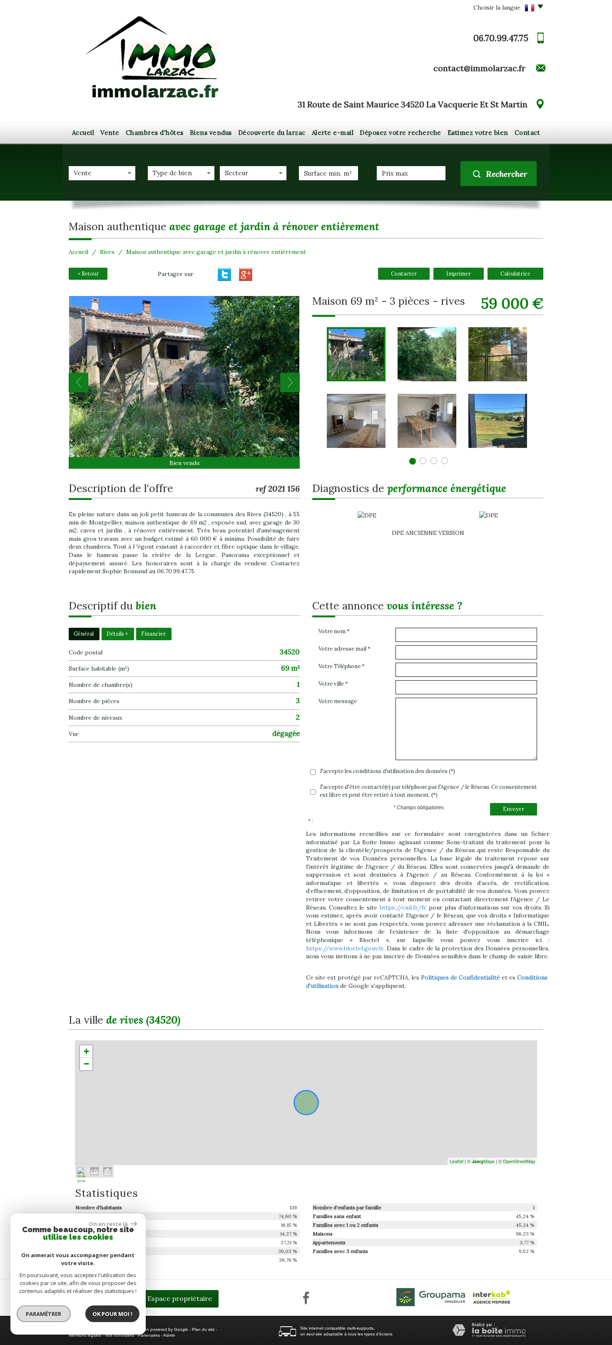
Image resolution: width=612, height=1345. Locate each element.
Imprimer (458, 273)
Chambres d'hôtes (155, 133)
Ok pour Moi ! (112, 1314)
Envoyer (513, 809)
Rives (107, 252)
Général (84, 633)
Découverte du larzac (272, 133)
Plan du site (203, 1329)
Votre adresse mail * (344, 648)
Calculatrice (515, 273)
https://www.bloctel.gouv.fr (344, 948)
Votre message (337, 701)
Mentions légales (85, 1335)
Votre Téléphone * (341, 666)
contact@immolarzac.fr (479, 68)
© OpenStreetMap (516, 1161)
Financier (153, 633)
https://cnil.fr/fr (403, 907)
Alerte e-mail (333, 133)
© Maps (481, 1161)
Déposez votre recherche (400, 133)
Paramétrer (44, 1314)
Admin (169, 1335)
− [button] (86, 1064)
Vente (109, 133)
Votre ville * (333, 683)
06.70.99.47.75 (500, 38)
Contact (527, 133)
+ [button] (86, 1051)
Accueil (83, 133)
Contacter (404, 273)
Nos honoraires (119, 1335)
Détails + (117, 633)
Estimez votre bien (478, 133)
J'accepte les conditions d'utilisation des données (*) (387, 771)
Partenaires (149, 1335)
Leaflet (456, 1161)
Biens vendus (211, 133)
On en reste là (108, 1224)
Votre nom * (334, 631)
